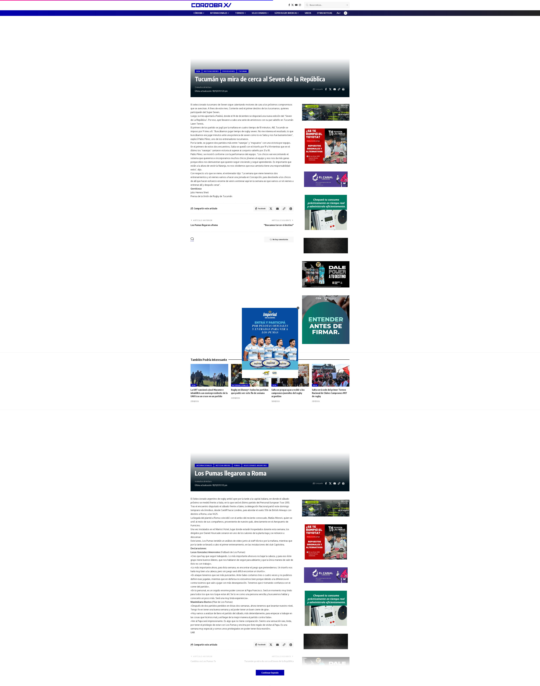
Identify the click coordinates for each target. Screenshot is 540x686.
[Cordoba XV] (211, 5)
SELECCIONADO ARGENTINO (255, 465)
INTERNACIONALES (240, 385)
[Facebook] (289, 5)
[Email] (335, 89)
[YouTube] (296, 5)
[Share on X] (330, 89)
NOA (198, 71)
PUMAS (237, 465)
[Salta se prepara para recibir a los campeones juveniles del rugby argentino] (290, 375)
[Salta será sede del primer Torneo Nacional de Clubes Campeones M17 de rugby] (331, 375)
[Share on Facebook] (326, 89)
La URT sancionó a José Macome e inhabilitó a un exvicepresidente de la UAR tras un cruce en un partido (209, 393)
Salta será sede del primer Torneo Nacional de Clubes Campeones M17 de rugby (329, 393)
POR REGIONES (228, 71)
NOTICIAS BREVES (211, 71)
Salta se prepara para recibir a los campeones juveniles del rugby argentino (288, 393)
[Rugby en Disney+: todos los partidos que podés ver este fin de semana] (250, 375)
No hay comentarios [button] (280, 239)
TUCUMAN (243, 71)
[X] (292, 5)
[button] (338, 13)
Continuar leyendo (270, 672)
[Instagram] (300, 5)
